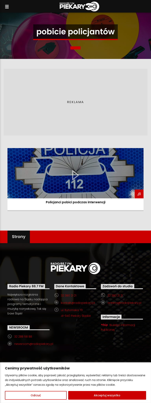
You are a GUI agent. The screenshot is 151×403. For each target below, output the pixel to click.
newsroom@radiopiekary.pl (33, 344)
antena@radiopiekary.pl (124, 303)
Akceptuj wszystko (107, 395)
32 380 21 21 (68, 296)
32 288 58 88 (23, 337)
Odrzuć (36, 395)
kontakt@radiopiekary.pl (78, 303)
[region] (75, 382)
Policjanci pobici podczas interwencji (75, 202)
